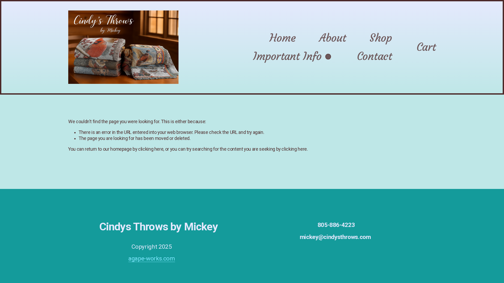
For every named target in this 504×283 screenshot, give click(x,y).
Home (283, 38)
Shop (381, 38)
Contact (374, 56)
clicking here (150, 149)
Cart (426, 47)
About (332, 38)
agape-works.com (151, 258)
